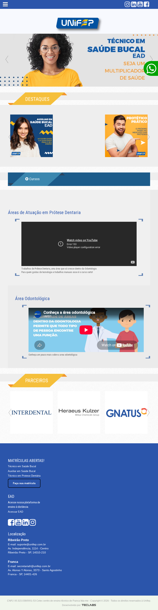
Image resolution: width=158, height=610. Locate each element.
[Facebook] (146, 4)
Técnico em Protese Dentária (24, 475)
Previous (7, 59)
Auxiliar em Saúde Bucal (21, 471)
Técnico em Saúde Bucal (22, 466)
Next (151, 59)
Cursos (34, 179)
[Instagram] (127, 4)
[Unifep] (79, 24)
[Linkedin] (133, 4)
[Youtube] (140, 4)
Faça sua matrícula (24, 483)
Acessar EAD (15, 511)
